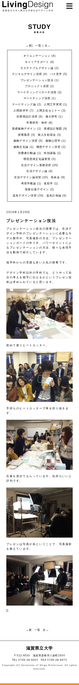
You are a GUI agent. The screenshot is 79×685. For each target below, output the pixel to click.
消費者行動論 (27, 153)
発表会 (55, 177)
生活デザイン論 (36, 171)
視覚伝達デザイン (37, 189)
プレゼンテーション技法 (37, 80)
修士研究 (52, 116)
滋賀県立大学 (39, 648)
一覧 (38, 45)
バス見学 (56, 74)
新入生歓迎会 (47, 134)
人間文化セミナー (48, 110)
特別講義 (50, 153)
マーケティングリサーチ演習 (36, 92)
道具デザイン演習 (25, 195)
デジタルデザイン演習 (27, 74)
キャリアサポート (37, 62)
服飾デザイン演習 (25, 140)
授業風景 (24, 134)
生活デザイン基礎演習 (36, 165)
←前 (29, 45)
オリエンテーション (37, 55)
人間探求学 (21, 110)
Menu (71, 17)
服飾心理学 (53, 140)
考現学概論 (28, 183)
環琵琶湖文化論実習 (37, 159)
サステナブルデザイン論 (37, 68)
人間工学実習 (53, 104)
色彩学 (48, 183)
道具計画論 (54, 195)
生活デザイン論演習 (27, 177)
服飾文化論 (21, 146)
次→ (48, 45)
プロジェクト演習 (37, 86)
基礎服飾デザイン (24, 128)
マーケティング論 (24, 104)
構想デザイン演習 (48, 146)
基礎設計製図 (53, 128)
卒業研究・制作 (36, 122)
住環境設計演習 (26, 116)
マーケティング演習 (37, 98)
